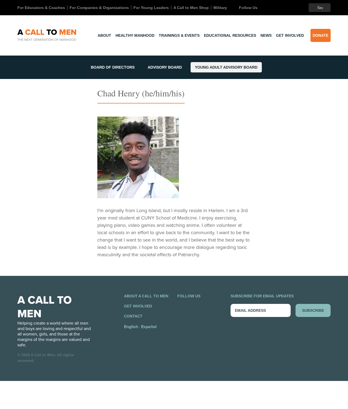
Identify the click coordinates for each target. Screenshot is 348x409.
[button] (138, 157)
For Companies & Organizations (99, 7)
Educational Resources (230, 35)
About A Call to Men (146, 296)
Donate (320, 35)
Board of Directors (113, 67)
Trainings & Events (179, 35)
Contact (133, 316)
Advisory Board (165, 67)
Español (149, 326)
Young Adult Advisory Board (226, 67)
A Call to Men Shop (191, 7)
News (266, 35)
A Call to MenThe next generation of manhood (46, 35)
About (104, 35)
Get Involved (290, 35)
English (131, 326)
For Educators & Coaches (41, 7)
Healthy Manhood (135, 35)
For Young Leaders (151, 7)
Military (220, 7)
